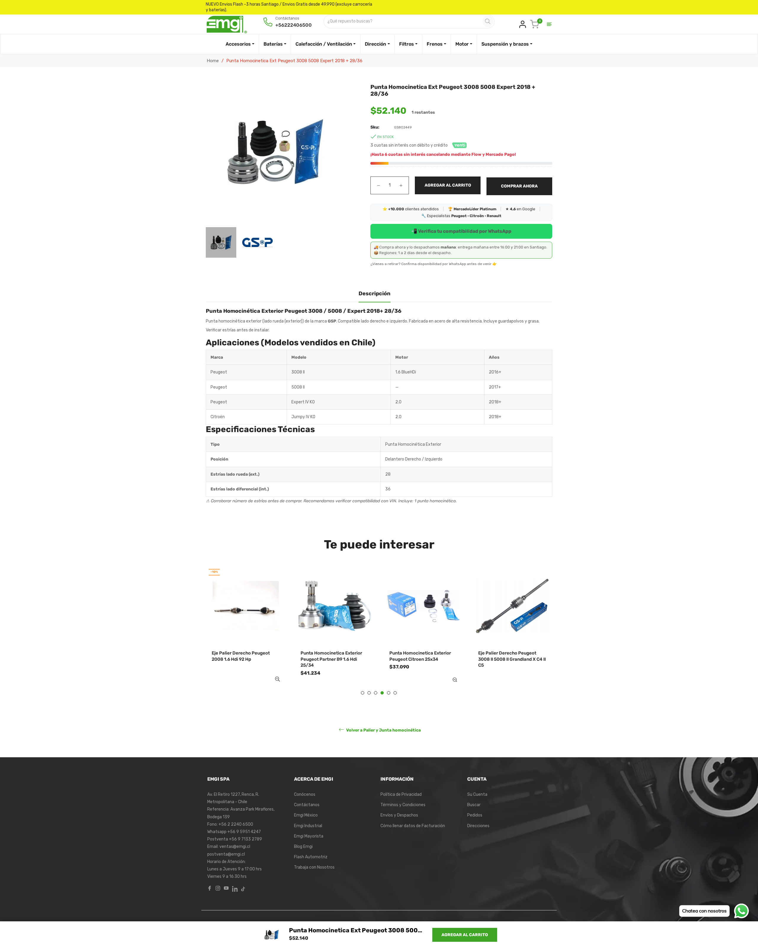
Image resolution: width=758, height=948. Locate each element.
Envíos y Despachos (399, 815)
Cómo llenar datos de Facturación (412, 825)
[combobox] (403, 21)
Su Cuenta (477, 794)
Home (213, 60)
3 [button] (375, 692)
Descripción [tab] (375, 293)
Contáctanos (306, 804)
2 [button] (369, 692)
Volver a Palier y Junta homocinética (383, 730)
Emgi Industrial (308, 825)
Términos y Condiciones (402, 804)
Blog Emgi (303, 846)
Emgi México (306, 815)
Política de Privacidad (401, 794)
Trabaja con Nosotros (314, 867)
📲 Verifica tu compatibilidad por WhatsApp (461, 231)
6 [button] (395, 692)
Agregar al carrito (464, 934)
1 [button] (362, 692)
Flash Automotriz (310, 856)
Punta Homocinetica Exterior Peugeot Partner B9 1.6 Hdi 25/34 (331, 659)
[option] (245, 630)
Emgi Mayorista (308, 836)
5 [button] (388, 692)
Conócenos (304, 794)
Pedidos (474, 815)
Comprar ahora (519, 186)
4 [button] (382, 692)
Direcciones (478, 825)
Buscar (474, 804)
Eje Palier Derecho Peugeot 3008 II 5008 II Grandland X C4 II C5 (512, 659)
